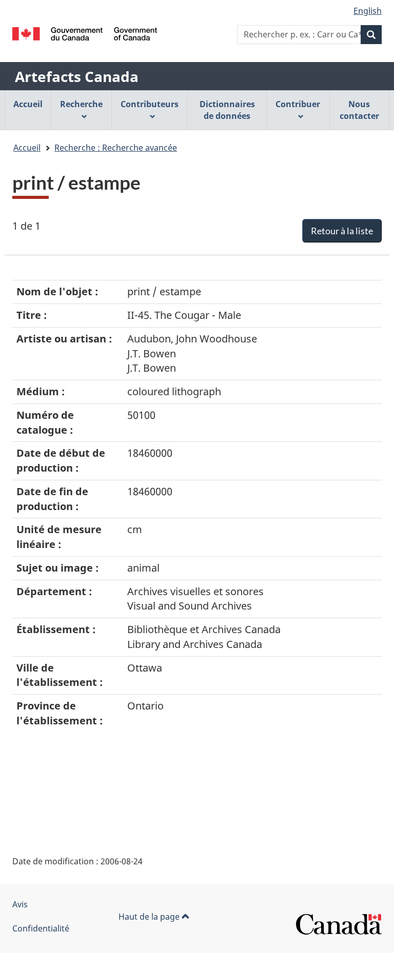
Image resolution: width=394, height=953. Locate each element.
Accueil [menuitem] (28, 104)
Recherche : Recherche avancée (115, 147)
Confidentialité (40, 928)
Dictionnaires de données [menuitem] (227, 109)
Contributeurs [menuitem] (150, 104)
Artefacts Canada (77, 76)
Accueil (27, 147)
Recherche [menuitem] (81, 104)
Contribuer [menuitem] (297, 104)
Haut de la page (150, 916)
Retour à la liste (342, 230)
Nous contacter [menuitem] (359, 109)
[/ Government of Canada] (84, 33)
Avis (20, 904)
